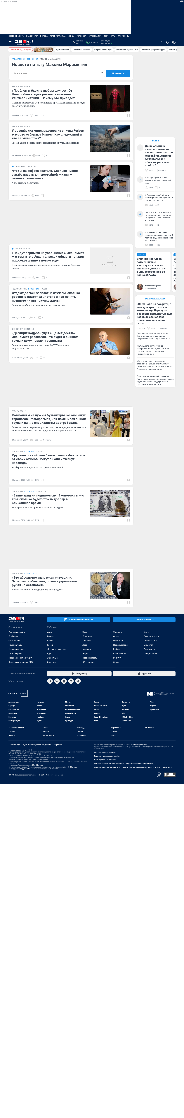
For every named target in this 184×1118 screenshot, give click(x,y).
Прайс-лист (13, 636)
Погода (44, 36)
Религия (117, 658)
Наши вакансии (16, 649)
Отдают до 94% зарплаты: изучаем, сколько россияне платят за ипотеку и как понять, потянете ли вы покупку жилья (46, 296)
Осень (116, 636)
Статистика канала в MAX (20, 662)
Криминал (87, 636)
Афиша (71, 36)
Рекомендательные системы (105, 760)
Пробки (92, 42)
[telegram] (50, 681)
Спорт (146, 632)
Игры (113, 36)
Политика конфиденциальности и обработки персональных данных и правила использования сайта (133, 767)
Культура (86, 640)
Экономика (149, 649)
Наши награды (15, 645)
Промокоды (123, 36)
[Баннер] (43, 49)
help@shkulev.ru (26, 769)
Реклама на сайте (16, 632)
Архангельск (18, 59)
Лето (84, 645)
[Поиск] (161, 42)
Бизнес (50, 636)
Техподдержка (15, 653)
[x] (78, 681)
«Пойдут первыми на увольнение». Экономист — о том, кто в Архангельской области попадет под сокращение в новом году (48, 256)
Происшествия (120, 645)
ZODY (106, 36)
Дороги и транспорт (56, 649)
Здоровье (52, 662)
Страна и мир (150, 640)
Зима (84, 632)
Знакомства (32, 36)
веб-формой (53, 769)
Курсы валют (95, 36)
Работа (116, 649)
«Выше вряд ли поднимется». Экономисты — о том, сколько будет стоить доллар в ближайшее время (48, 499)
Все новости (33, 59)
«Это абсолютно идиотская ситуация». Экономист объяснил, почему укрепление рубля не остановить (44, 581)
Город (50, 645)
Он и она (117, 632)
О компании (14, 640)
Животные (52, 658)
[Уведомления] (167, 42)
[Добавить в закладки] (128, 115)
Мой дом (86, 649)
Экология (148, 645)
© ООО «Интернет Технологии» (51, 775)
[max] (71, 681)
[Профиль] (174, 42)
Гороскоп (81, 36)
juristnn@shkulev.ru (70, 767)
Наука (85, 653)
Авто (49, 632)
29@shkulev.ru (37, 765)
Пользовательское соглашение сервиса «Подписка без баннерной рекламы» (123, 764)
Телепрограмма (58, 36)
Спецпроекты (150, 653)
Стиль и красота (151, 636)
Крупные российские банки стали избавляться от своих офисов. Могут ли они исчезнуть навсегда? (48, 459)
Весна (50, 640)
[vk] (57, 681)
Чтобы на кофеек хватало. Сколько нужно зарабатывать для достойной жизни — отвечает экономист (45, 174)
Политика (118, 640)
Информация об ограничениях (105, 752)
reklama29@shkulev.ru (139, 745)
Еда (49, 653)
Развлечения (119, 653)
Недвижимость (16, 36)
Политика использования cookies (106, 756)
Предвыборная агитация (20, 658)
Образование (88, 662)
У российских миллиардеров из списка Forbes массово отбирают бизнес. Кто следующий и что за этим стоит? (48, 134)
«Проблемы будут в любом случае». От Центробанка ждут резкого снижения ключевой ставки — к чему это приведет (43, 94)
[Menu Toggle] (10, 42)
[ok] (64, 681)
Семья (116, 662)
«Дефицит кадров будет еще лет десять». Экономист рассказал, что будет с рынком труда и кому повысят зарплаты (45, 337)
